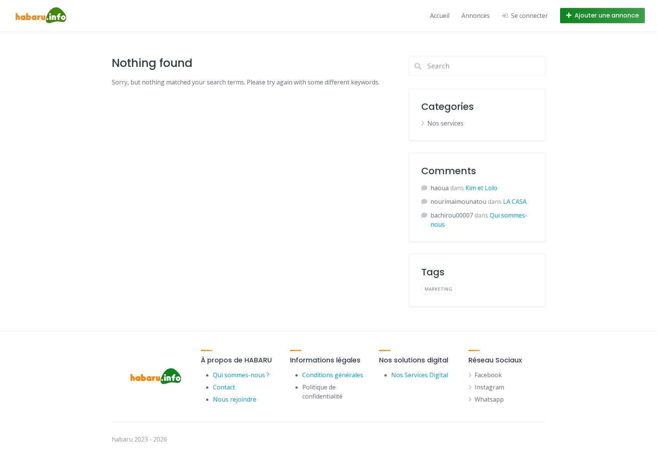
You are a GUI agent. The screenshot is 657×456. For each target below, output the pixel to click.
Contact (224, 387)
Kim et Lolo (481, 188)
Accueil (439, 15)
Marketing (438, 289)
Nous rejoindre (234, 399)
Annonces (476, 15)
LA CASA (515, 201)
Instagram (489, 387)
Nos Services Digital (419, 375)
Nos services (445, 123)
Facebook (488, 375)
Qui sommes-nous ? (241, 375)
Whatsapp (489, 399)
